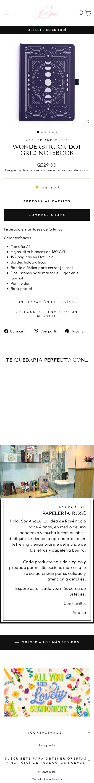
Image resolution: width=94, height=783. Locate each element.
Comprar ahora (47, 215)
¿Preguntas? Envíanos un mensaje (47, 314)
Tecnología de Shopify (47, 779)
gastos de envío (23, 170)
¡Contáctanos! (46, 732)
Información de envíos (47, 302)
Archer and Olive (47, 140)
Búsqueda (47, 745)
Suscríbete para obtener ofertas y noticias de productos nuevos (45, 761)
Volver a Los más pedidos (50, 642)
